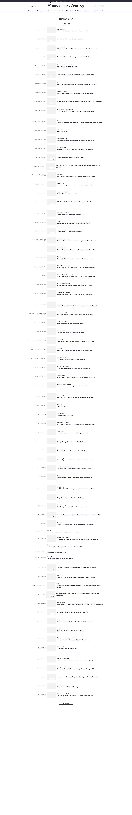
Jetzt (65, 1)
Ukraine (48, 10)
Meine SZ (30, 10)
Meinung (79, 10)
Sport (91, 10)
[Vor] (103, 11)
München (96, 10)
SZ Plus (37, 10)
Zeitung (55, 1)
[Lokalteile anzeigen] (101, 11)
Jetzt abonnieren (96, 6)
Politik (67, 10)
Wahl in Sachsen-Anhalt (57, 10)
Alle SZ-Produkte (77, 1)
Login (102, 6)
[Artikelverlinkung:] (67, 30)
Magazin (61, 1)
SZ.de (50, 1)
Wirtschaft (73, 10)
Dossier (70, 1)
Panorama (86, 10)
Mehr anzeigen (66, 703)
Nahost (42, 10)
